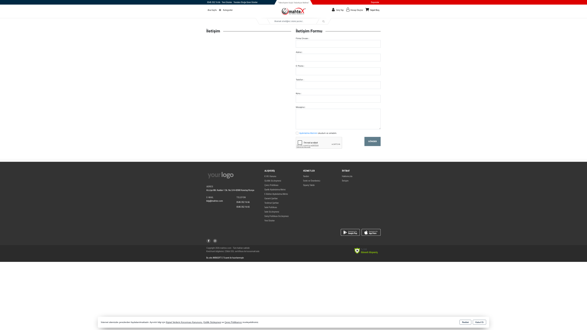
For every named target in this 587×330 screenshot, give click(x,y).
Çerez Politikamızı (233, 322)
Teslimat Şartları (271, 203)
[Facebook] (208, 241)
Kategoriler (228, 10)
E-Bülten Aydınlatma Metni (276, 194)
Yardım (306, 176)
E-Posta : (300, 66)
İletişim (345, 180)
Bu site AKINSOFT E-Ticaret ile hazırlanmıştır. (225, 258)
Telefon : (300, 79)
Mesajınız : (301, 107)
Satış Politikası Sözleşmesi (276, 216)
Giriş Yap (340, 10)
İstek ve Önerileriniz (311, 180)
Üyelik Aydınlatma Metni (275, 189)
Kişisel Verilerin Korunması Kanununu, (184, 322)
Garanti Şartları (271, 198)
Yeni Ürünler (269, 220)
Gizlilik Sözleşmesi (272, 180)
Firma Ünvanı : (302, 38)
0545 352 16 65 (243, 207)
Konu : (299, 93)
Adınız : (299, 52)
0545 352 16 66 (243, 202)
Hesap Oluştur (357, 10)
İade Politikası (270, 207)
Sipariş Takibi (309, 185)
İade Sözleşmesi (271, 211)
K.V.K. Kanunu (270, 176)
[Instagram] (215, 241)
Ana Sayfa (212, 10)
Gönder (372, 141)
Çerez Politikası (271, 185)
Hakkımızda (347, 176)
